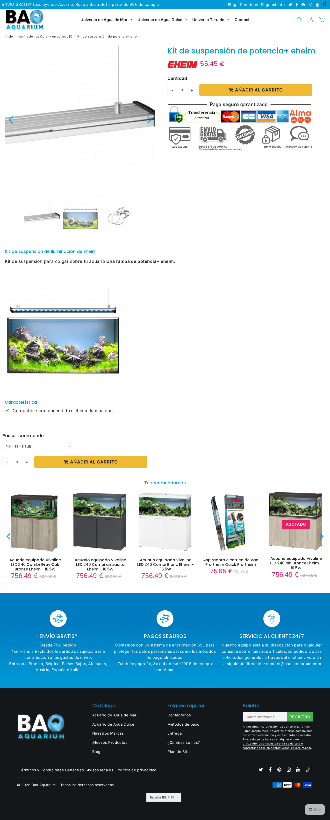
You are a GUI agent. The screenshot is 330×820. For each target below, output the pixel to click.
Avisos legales (100, 770)
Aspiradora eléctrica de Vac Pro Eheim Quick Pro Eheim (230, 562)
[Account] (310, 20)
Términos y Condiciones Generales (51, 770)
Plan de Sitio (179, 751)
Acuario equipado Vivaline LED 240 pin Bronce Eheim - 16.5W (296, 563)
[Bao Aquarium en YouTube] (318, 4)
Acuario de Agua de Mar (114, 715)
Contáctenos (179, 715)
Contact (242, 19)
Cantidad (177, 78)
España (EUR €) (162, 797)
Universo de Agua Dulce (159, 19)
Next (149, 119)
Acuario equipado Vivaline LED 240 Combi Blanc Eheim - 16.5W (165, 564)
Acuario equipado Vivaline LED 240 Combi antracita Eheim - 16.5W (100, 564)
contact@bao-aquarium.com (291, 748)
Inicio (9, 36)
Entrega (174, 733)
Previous (10, 119)
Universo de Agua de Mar (103, 19)
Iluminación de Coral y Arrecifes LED (45, 36)
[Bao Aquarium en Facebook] (297, 4)
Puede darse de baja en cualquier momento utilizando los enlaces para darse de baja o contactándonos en (273, 744)
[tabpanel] (41, 217)
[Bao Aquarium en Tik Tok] (325, 4)
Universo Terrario (208, 19)
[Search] (299, 20)
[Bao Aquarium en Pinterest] (303, 4)
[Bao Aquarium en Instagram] (311, 4)
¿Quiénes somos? (183, 742)
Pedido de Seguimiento (262, 4)
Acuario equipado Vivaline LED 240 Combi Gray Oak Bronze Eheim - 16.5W (35, 564)
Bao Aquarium (44, 785)
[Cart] (321, 20)
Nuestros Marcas (108, 733)
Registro (299, 716)
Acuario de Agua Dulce (113, 724)
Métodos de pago (183, 724)
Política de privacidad (136, 770)
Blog (232, 4)
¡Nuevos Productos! (110, 742)
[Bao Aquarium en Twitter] (290, 4)
